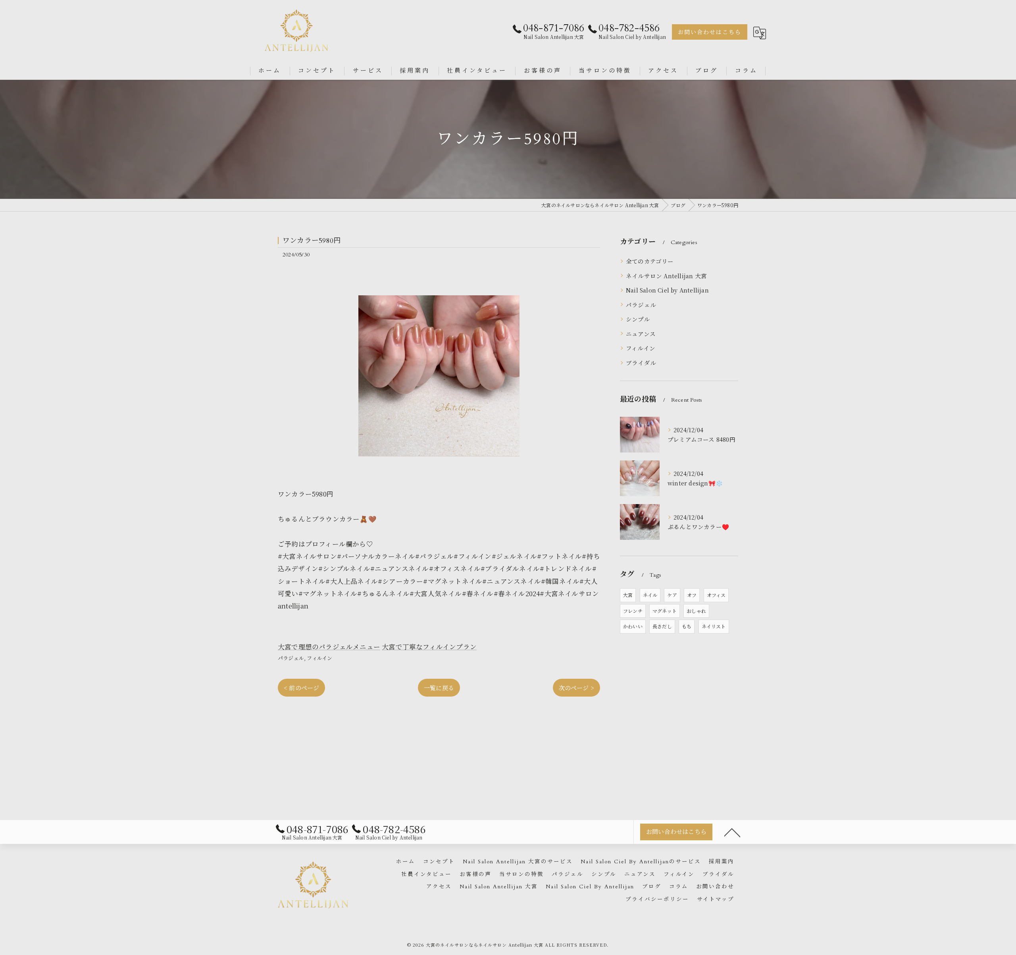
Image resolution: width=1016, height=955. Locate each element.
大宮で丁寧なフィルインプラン (429, 646)
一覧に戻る (439, 688)
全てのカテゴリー (650, 261)
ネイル (650, 594)
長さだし (662, 626)
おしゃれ (696, 610)
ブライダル (641, 362)
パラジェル (291, 658)
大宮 (628, 594)
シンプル (638, 319)
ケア (672, 594)
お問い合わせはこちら (709, 32)
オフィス (716, 594)
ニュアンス (641, 333)
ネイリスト (714, 626)
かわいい (633, 626)
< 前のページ (301, 688)
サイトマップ (715, 899)
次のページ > (576, 688)
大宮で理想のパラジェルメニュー (329, 646)
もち (686, 626)
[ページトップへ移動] (732, 832)
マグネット (664, 610)
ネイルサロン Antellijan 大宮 (666, 275)
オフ (692, 594)
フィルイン (319, 658)
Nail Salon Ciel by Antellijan (667, 290)
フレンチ (633, 610)
